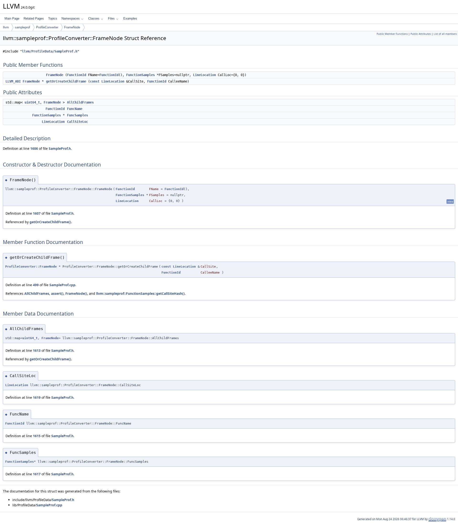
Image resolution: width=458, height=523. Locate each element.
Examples (130, 18)
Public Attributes (421, 34)
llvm (6, 27)
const (94, 81)
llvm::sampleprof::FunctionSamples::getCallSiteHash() (140, 293)
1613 (37, 350)
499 (36, 285)
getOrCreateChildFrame (66, 81)
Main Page (12, 18)
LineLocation (204, 75)
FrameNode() (76, 293)
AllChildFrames (80, 102)
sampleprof (22, 27)
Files (111, 18)
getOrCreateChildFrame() (50, 222)
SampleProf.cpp (62, 285)
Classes (93, 18)
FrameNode (72, 27)
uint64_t (32, 102)
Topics (52, 18)
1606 (34, 148)
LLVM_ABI (13, 81)
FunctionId (76, 75)
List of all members (445, 34)
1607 (37, 213)
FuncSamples (77, 115)
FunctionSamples (140, 75)
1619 (37, 397)
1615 (37, 436)
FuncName (74, 109)
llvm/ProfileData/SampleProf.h (49, 51)
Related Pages (34, 18)
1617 (37, 474)
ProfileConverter (47, 27)
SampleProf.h (60, 148)
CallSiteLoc (77, 122)
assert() (57, 293)
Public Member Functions (392, 34)
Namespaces (71, 18)
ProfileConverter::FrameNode (31, 266)
